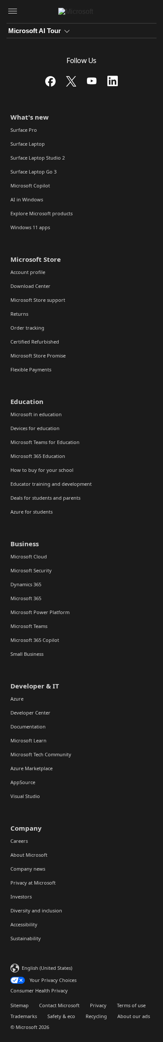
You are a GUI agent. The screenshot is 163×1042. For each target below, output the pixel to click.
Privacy (98, 1005)
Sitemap (19, 1005)
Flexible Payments (30, 369)
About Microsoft (28, 855)
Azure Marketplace (31, 768)
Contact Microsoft (59, 1005)
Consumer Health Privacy (39, 990)
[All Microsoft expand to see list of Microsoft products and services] (13, 11)
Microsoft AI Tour (34, 30)
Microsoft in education (36, 414)
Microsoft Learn (28, 740)
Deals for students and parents (45, 497)
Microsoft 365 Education (37, 456)
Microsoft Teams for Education (45, 442)
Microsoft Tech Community (40, 754)
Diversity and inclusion (36, 910)
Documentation (28, 726)
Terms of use (131, 1005)
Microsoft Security (31, 570)
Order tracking (27, 327)
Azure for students (31, 511)
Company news (27, 868)
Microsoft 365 (25, 598)
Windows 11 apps (30, 227)
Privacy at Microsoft (33, 882)
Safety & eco (61, 1016)
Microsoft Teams (28, 626)
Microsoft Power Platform (40, 612)
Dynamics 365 (25, 584)
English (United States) (47, 968)
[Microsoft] (81, 11)
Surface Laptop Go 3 (33, 171)
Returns (19, 314)
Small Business (26, 654)
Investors (21, 896)
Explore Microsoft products (41, 213)
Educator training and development (51, 484)
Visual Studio (25, 796)
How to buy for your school (41, 470)
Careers (19, 841)
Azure (16, 698)
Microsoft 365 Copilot (34, 640)
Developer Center (30, 712)
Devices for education (35, 428)
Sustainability (25, 938)
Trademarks (23, 1016)
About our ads (133, 1016)
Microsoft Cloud (28, 556)
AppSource (22, 782)
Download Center (30, 286)
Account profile (27, 272)
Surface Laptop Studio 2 (37, 157)
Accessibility (23, 924)
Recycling (96, 1016)
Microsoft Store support (37, 300)
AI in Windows (26, 199)
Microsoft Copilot (30, 185)
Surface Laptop (27, 143)
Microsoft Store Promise (38, 355)
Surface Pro (23, 130)
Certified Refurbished (34, 341)
